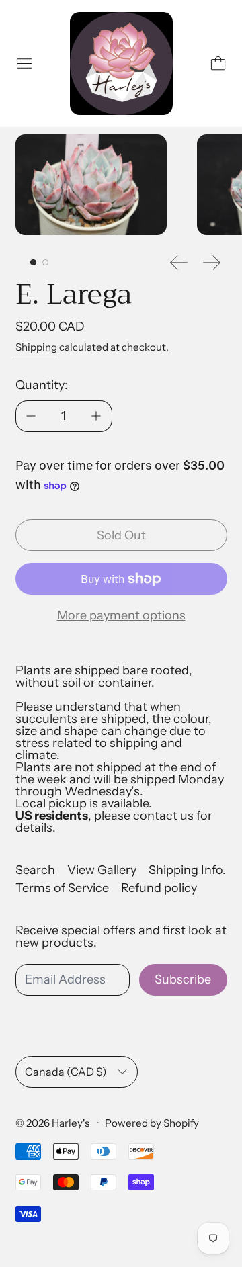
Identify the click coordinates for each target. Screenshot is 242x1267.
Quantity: (41, 385)
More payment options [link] (121, 615)
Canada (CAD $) (66, 1071)
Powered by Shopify (152, 1123)
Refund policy (159, 888)
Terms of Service (62, 888)
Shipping (36, 347)
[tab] (33, 262)
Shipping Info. (187, 870)
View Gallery (101, 870)
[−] (30, 416)
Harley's (71, 1123)
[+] (96, 416)
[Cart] (218, 63)
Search (35, 870)
